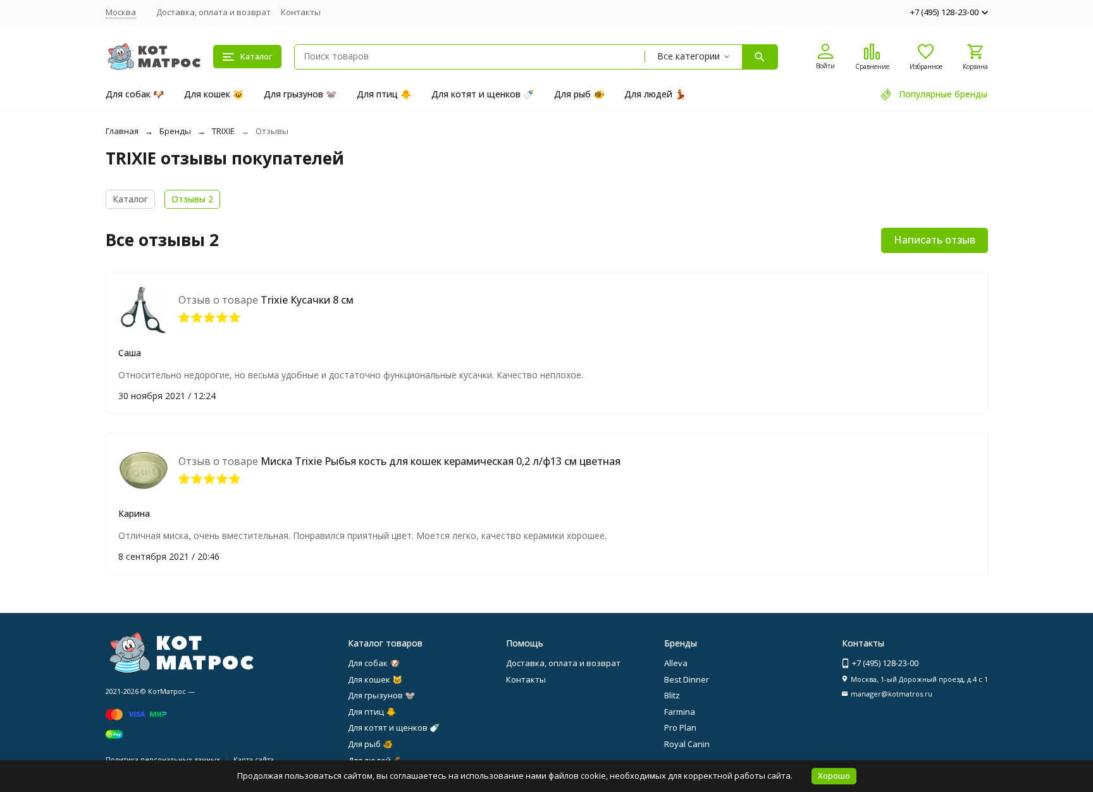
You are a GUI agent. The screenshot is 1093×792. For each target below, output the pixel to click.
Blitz (672, 695)
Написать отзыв (934, 240)
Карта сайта (253, 759)
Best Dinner (686, 679)
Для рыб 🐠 (579, 94)
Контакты (301, 12)
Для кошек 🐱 (214, 94)
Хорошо (834, 775)
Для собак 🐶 (135, 94)
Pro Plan (680, 727)
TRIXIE (223, 131)
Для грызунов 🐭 (300, 94)
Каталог (130, 199)
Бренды (175, 131)
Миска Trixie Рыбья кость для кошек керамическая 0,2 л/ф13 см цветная (441, 461)
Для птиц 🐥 (384, 94)
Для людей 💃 (655, 94)
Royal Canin (687, 744)
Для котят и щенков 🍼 (482, 94)
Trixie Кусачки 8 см (307, 300)
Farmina (679, 711)
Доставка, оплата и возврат (213, 12)
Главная (122, 131)
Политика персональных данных (163, 759)
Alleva (676, 663)
